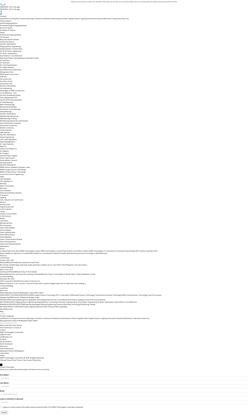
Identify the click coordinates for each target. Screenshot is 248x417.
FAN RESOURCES (6, 300)
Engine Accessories (7, 207)
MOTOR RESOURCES (7, 302)
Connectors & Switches (42, 19)
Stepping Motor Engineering (10, 46)
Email (3, 391)
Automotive (91, 19)
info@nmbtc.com (6, 337)
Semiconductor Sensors (8, 160)
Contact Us (17, 328)
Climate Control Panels (8, 214)
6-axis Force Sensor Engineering (11, 174)
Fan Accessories (5, 79)
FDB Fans (3, 77)
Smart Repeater (5, 237)
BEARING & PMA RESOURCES (10, 304)
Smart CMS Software (7, 228)
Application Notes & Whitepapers (17, 293)
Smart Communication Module (11, 239)
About (2, 249)
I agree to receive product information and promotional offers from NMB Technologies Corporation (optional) (43, 407)
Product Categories (7, 316)
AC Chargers (4, 153)
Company (17, 251)
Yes (173, 2)
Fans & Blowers (5, 190)
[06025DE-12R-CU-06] (82, 7)
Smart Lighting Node (7, 232)
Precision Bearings (27, 19)
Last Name (5, 383)
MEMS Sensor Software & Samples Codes (15, 167)
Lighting (84, 19)
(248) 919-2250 (5, 335)
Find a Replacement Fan (8, 98)
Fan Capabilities (30, 300)
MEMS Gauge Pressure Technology (13, 170)
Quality (49, 253)
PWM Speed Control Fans (9, 74)
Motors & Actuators (7, 186)
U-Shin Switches (6, 209)
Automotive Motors (7, 42)
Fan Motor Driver (6, 81)
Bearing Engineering (48, 304)
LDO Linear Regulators (8, 139)
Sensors (77, 19)
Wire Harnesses (6, 225)
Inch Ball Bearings (6, 102)
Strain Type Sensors (7, 158)
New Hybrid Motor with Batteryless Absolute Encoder (19, 58)
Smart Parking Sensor (8, 242)
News (30, 321)
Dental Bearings (6, 111)
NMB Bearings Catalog (8, 118)
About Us (3, 256)
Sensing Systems (6, 163)
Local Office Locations (94, 251)
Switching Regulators (7, 142)
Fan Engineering (6, 88)
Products (3, 16)
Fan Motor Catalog (76, 300)
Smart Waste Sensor (7, 235)
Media (2, 293)
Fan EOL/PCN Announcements (11, 100)
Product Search (5, 21)
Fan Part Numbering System (10, 95)
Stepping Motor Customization (11, 49)
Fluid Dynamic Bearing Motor (10, 35)
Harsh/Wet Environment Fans (11, 70)
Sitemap (3, 360)
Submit (4, 412)
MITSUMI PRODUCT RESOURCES (12, 307)
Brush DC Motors (6, 28)
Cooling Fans (15, 19)
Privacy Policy (11, 360)
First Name (5, 375)
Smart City (125, 19)
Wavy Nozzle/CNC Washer (9, 39)
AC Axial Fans (4, 60)
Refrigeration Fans (7, 72)
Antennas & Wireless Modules (11, 193)
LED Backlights (5, 179)
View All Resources (6, 348)
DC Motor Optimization (8, 53)
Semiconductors (57, 19)
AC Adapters (4, 151)
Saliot (2, 177)
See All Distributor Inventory (10, 123)
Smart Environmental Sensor (10, 244)
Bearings (3, 184)
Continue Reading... (7, 267)
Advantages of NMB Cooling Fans (12, 91)
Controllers (4, 221)
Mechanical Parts (6, 223)
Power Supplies (68, 19)
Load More (4, 288)
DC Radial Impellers (7, 67)
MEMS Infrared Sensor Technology (13, 172)
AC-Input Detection (7, 144)
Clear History (17, 325)
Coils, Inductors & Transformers (11, 200)
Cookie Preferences (34, 360)
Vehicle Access (5, 204)
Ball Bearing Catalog (87, 304)
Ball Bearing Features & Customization (14, 121)
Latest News (33, 293)
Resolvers (3, 188)
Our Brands (130, 251)
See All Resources (6, 309)
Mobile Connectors (7, 128)
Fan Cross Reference (61, 300)
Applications (4, 246)
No (176, 2)
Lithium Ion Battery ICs (8, 149)
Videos (41, 293)
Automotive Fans (6, 84)
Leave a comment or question (11, 399)
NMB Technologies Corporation (11, 332)
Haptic (2, 32)
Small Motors (5, 19)
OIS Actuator (4, 37)
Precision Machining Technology (68, 304)
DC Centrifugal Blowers (8, 65)
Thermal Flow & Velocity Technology (108, 295)
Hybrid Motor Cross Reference (11, 56)
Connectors (4, 195)
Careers (54, 251)
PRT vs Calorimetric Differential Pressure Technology (75, 295)
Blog (1, 311)
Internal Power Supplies (8, 156)
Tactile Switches (6, 130)
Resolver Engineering (67, 302)
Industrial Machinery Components (108, 19)
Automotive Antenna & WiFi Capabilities (53, 307)
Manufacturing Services (87, 253)
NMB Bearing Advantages (30, 304)
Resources (4, 290)
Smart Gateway (5, 230)
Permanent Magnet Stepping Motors (13, 25)
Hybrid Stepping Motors (9, 23)
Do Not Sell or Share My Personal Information (12, 362)
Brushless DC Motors (8, 30)
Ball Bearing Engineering (9, 116)
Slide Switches (5, 132)
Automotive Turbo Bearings (10, 109)
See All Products (6, 342)
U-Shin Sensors (5, 216)
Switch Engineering (7, 137)
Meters (2, 218)
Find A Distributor (6, 328)
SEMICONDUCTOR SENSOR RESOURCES (14, 295)
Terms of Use (21, 360)
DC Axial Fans (5, 63)
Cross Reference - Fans (8, 93)
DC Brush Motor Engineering (10, 51)
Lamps (2, 211)
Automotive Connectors (8, 125)
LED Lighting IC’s (6, 181)
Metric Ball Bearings (7, 104)
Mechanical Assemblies (8, 107)
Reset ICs (3, 146)
